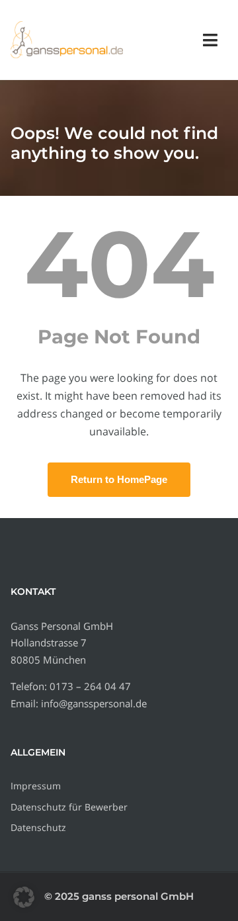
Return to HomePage (119, 479)
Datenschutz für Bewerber (69, 807)
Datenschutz (38, 827)
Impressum (36, 785)
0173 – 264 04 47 (90, 686)
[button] (24, 897)
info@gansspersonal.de (94, 703)
